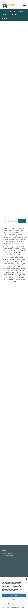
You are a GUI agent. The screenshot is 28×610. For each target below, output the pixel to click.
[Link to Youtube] (18, 133)
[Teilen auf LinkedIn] (5, 129)
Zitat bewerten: (14, 100)
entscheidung (18, 75)
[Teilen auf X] (10, 124)
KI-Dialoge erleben (8, 555)
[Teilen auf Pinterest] (23, 124)
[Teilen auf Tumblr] (10, 129)
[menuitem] (24, 5)
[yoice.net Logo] (11, 5)
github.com (6, 571)
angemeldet (12, 337)
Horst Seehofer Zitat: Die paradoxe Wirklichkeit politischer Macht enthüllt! (14, 14)
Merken (5, 92)
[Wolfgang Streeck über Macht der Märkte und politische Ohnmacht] (14, 349)
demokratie (12, 79)
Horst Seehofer (7, 41)
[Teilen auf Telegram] (23, 129)
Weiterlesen (5, 372)
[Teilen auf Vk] (14, 129)
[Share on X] (14, 124)
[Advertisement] (14, 201)
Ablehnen (14, 599)
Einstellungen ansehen (14, 603)
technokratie (17, 77)
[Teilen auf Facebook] (5, 124)
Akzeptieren (14, 595)
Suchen (22, 221)
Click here (22, 87)
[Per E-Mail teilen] (10, 133)
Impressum (23, 607)
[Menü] (24, 5)
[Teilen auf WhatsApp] (18, 124)
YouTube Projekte (8, 566)
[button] (25, 579)
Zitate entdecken (8, 553)
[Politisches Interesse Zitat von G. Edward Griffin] (14, 413)
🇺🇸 (17, 87)
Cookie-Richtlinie (6, 607)
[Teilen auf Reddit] (18, 129)
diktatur (9, 77)
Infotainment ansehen (9, 558)
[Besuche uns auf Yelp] (14, 133)
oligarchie (5, 79)
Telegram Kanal (8, 569)
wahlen (4, 77)
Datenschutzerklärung (15, 607)
